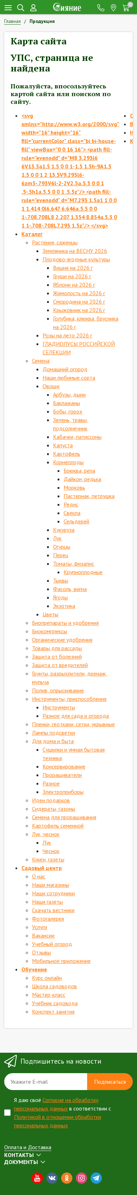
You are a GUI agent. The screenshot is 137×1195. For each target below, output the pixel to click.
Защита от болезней (57, 656)
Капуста (63, 445)
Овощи (51, 386)
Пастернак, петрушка (89, 495)
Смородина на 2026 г (79, 301)
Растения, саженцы (55, 242)
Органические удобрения (62, 639)
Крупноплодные (83, 571)
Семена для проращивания (64, 817)
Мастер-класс (48, 994)
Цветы (50, 614)
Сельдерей (76, 521)
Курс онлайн (47, 977)
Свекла (72, 512)
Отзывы (41, 952)
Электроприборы (63, 791)
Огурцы (61, 546)
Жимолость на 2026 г (79, 293)
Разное (51, 783)
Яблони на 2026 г (74, 284)
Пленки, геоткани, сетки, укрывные (73, 724)
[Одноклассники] (66, 1178)
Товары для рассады (57, 648)
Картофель (66, 453)
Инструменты (59, 707)
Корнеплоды (68, 462)
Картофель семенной (58, 825)
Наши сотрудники (53, 893)
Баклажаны (66, 402)
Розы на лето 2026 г (67, 335)
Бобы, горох (67, 411)
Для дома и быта (53, 741)
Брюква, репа (79, 470)
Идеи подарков (51, 800)
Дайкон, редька (82, 479)
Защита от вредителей (60, 664)
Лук (57, 538)
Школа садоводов (54, 986)
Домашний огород (65, 369)
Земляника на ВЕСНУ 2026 (75, 250)
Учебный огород (52, 943)
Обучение (34, 969)
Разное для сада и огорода (76, 715)
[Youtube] (37, 1178)
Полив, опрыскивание (58, 690)
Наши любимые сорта (69, 377)
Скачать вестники (53, 910)
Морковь (74, 487)
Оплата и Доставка (27, 1147)
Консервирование (64, 766)
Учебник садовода (55, 1003)
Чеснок (51, 850)
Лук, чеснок (45, 834)
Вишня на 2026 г (73, 267)
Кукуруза (63, 529)
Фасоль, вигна (70, 588)
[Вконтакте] (52, 1178)
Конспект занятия (53, 1011)
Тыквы (60, 580)
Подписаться (110, 1081)
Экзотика (64, 605)
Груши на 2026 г (72, 276)
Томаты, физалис (73, 563)
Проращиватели (62, 774)
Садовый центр (41, 867)
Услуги (39, 927)
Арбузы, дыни (69, 394)
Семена (41, 360)
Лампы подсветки (53, 732)
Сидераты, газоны (53, 808)
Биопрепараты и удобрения (65, 622)
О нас (38, 876)
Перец (60, 555)
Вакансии (43, 935)
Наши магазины (50, 884)
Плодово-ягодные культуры (76, 259)
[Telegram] (96, 1178)
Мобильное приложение (61, 960)
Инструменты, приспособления (69, 698)
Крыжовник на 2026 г (79, 309)
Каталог (32, 233)
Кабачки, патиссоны (77, 436)
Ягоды (60, 597)
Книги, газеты (48, 859)
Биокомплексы (49, 631)
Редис (71, 504)
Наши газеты (47, 901)
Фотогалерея (48, 918)
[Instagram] (81, 1178)
